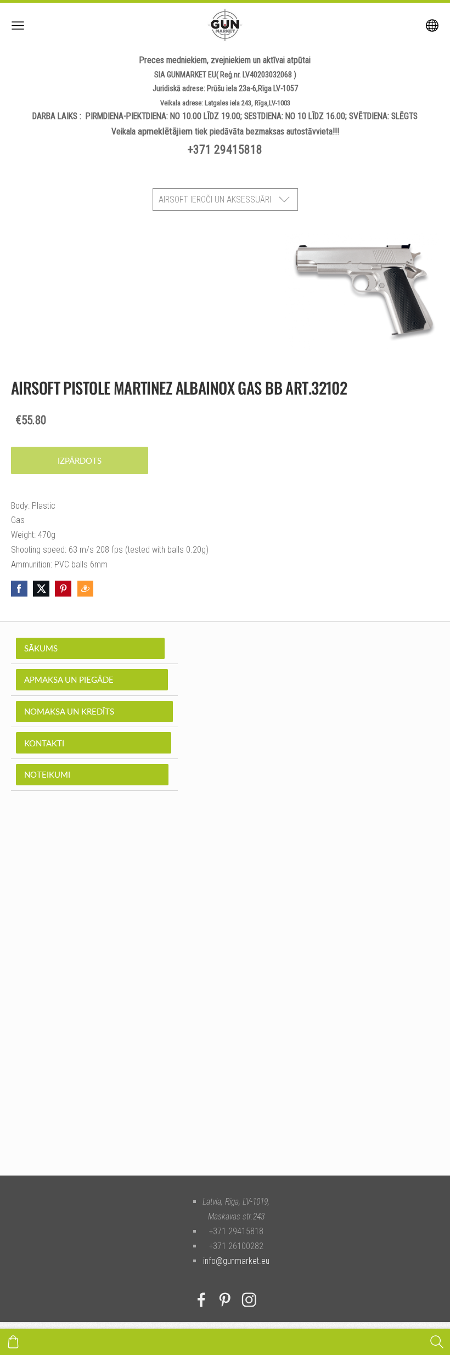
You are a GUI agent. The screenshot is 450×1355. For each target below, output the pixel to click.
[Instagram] (249, 1299)
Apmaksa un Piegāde (92, 679)
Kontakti (93, 743)
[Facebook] (201, 1299)
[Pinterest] (225, 1299)
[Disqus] (225, 999)
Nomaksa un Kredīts (94, 711)
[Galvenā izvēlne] (18, 25)
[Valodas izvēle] (432, 25)
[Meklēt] (437, 1342)
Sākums (90, 648)
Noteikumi (92, 774)
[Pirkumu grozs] (13, 1342)
